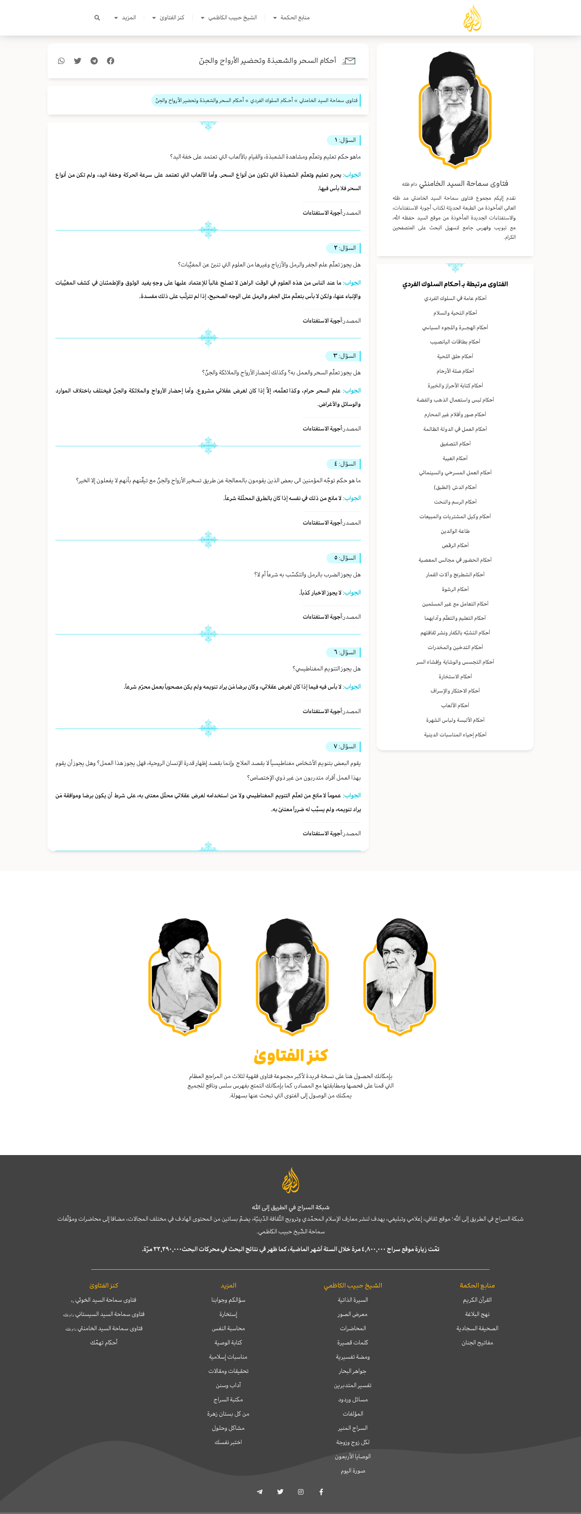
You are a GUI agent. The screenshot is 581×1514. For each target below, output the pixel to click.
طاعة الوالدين (455, 531)
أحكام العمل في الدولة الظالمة (455, 429)
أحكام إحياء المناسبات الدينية (455, 734)
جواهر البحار (352, 1371)
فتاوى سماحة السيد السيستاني (104, 1314)
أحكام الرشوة (455, 589)
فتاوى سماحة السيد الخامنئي (104, 1328)
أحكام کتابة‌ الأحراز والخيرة (455, 385)
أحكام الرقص (455, 545)
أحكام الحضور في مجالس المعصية (455, 560)
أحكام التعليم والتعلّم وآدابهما (455, 618)
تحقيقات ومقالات (228, 1371)
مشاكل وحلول (228, 1428)
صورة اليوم (353, 1470)
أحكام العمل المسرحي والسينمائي (455, 472)
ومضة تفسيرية (353, 1357)
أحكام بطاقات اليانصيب (455, 341)
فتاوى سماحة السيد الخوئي (103, 1300)
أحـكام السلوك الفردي (431, 284)
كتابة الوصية (228, 1342)
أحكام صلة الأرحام (455, 371)
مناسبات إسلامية (228, 1357)
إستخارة (228, 1314)
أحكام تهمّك (103, 1342)
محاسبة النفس (228, 1328)
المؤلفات (353, 1414)
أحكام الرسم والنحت (455, 501)
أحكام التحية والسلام (455, 313)
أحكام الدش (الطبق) (455, 487)
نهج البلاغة (477, 1314)
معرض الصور (353, 1314)
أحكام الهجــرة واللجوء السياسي (455, 327)
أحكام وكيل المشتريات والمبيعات (455, 516)
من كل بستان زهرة (228, 1414)
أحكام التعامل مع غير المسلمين (455, 603)
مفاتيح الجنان (477, 1342)
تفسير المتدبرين (353, 1385)
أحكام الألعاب (455, 705)
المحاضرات (353, 1328)
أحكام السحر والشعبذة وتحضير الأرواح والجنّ (267, 60)
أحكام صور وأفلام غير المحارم (455, 414)
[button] (97, 18)
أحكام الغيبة (455, 458)
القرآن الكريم (477, 1300)
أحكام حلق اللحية (455, 356)
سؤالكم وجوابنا (228, 1300)
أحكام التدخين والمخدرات (455, 647)
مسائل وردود (353, 1399)
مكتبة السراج (228, 1399)
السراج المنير (353, 1428)
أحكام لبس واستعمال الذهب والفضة (455, 399)
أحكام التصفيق (455, 443)
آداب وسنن (228, 1385)
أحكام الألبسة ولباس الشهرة (455, 720)
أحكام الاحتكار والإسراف (455, 690)
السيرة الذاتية (353, 1300)
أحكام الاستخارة (455, 676)
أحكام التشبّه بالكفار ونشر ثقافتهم (455, 632)
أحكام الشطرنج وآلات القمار (455, 574)
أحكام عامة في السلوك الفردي (455, 298)
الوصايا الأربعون (353, 1456)
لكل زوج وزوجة (353, 1442)
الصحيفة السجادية (477, 1328)
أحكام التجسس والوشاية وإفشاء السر (455, 662)
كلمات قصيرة (352, 1342)
